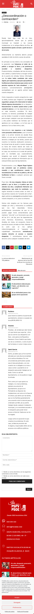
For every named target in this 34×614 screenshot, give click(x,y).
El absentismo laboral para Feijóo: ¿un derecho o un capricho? (21, 286)
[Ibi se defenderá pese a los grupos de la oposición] (6, 295)
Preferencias (17, 607)
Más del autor (22, 270)
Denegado (17, 602)
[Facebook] (3, 247)
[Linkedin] (20, 247)
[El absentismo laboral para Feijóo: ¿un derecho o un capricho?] (6, 286)
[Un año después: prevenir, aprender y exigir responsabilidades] (6, 277)
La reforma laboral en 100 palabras (8, 259)
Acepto (17, 597)
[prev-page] (3, 301)
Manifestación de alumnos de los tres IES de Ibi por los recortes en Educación (24, 261)
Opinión (8, 9)
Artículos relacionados (9, 270)
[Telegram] (28, 247)
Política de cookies (9, 611)
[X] (8, 247)
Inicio (3, 9)
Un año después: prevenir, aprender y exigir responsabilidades (21, 277)
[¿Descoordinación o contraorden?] (17, 31)
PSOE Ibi (6, 22)
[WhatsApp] (16, 247)
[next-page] (6, 301)
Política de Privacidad (22, 611)
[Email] (24, 247)
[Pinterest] (12, 247)
